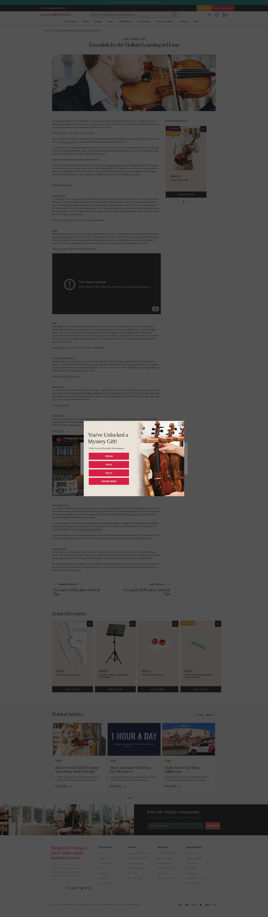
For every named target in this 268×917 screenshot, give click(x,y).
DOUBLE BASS (108, 481)
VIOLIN (109, 456)
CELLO (108, 472)
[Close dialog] (180, 424)
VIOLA (109, 464)
